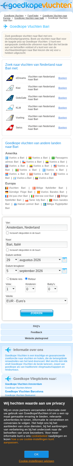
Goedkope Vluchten (14, 15)
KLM (18, 107)
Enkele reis (16, 279)
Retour (32, 279)
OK (36, 454)
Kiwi (18, 88)
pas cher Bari (18, 196)
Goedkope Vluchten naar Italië (29, 18)
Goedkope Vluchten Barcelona (24, 391)
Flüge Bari (20, 192)
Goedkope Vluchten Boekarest (20, 395)
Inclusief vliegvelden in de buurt (25, 233)
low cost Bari (44, 196)
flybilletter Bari (49, 187)
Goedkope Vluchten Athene (18, 388)
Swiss (19, 127)
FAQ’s (36, 326)
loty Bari (37, 200)
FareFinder (33, 15)
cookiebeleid (39, 435)
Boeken (62, 78)
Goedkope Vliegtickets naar (34, 378)
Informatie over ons (28, 350)
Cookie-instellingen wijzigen (36, 461)
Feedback (36, 332)
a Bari (16, 157)
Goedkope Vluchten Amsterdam (23, 384)
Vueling (20, 117)
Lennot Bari (28, 204)
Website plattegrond (36, 338)
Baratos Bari (52, 192)
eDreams (21, 78)
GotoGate (21, 97)
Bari (17, 187)
